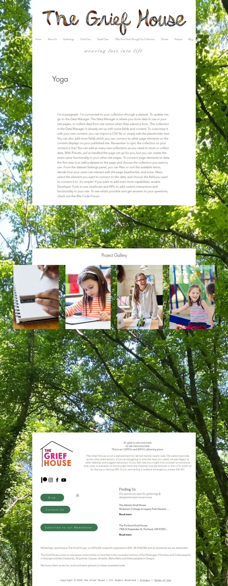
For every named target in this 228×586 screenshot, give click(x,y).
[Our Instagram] (51, 480)
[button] (36, 297)
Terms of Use (162, 580)
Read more (125, 514)
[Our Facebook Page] (57, 480)
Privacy (145, 580)
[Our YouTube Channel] (64, 480)
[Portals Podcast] (44, 480)
